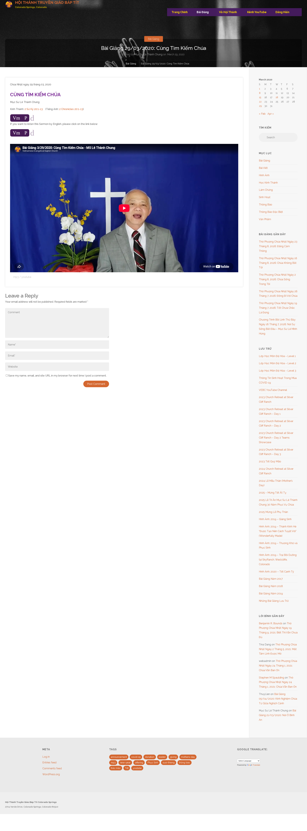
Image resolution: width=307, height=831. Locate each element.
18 (277, 97)
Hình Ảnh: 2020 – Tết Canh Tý (276, 571)
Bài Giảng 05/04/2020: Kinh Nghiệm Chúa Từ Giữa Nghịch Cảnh (278, 699)
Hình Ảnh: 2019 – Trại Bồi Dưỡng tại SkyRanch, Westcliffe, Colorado (278, 559)
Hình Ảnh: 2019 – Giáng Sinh (275, 519)
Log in (46, 756)
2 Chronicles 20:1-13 (71, 109)
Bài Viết (263, 167)
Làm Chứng (266, 189)
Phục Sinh (153, 762)
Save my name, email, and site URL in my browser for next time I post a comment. (57, 375)
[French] (242, 756)
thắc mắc (116, 768)
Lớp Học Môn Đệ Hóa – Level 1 (277, 356)
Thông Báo (265, 204)
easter (162, 757)
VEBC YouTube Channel (273, 390)
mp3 (16, 276)
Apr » (271, 113)
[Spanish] (246, 756)
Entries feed (49, 762)
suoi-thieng (169, 762)
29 (260, 106)
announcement (119, 757)
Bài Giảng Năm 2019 (271, 593)
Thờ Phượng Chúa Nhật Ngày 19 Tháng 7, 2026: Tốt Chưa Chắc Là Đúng (278, 308)
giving (173, 757)
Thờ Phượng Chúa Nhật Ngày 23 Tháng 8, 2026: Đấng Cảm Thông (278, 246)
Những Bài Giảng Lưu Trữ (274, 600)
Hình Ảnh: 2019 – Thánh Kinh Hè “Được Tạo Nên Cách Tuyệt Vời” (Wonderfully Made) (277, 531)
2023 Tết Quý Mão (270, 461)
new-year (125, 762)
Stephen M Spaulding (271, 677)
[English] (239, 756)
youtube (26, 276)
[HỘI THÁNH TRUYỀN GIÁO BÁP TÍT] (8, 4)
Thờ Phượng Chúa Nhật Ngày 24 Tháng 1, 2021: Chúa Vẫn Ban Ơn (278, 665)
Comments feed (52, 768)
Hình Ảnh (264, 175)
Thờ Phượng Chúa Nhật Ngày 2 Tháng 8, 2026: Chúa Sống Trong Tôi (277, 279)
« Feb (262, 113)
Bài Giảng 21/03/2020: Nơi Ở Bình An (277, 715)
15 (260, 97)
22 (260, 101)
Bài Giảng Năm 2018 (271, 586)
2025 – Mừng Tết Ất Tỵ (272, 492)
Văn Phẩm (265, 219)
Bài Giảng (153, 38)
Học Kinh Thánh (268, 182)
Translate (256, 765)
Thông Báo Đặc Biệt (271, 211)
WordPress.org (51, 774)
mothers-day (188, 757)
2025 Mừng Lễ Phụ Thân (273, 511)
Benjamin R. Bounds (270, 623)
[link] (298, 12)
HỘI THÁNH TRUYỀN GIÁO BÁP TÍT (47, 2)
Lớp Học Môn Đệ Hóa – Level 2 (277, 363)
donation (149, 757)
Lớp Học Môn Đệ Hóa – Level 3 (277, 370)
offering (139, 762)
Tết (126, 768)
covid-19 (136, 757)
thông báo (184, 762)
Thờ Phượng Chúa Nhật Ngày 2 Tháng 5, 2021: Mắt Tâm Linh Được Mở (278, 649)
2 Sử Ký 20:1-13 (33, 109)
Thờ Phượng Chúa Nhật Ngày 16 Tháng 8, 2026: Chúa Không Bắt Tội (278, 263)
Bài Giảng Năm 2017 (271, 578)
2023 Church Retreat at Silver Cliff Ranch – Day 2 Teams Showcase (276, 437)
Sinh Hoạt (264, 197)
